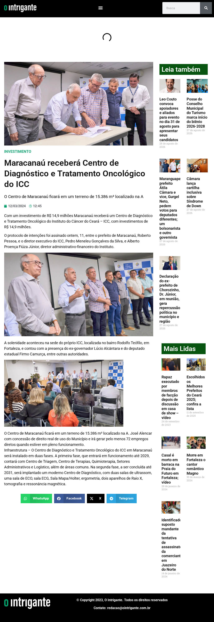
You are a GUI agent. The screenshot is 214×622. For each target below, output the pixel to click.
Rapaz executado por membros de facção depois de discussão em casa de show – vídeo (170, 397)
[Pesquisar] (206, 8)
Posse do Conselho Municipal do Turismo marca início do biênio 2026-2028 (197, 112)
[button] (100, 7)
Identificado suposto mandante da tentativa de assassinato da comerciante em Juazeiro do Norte (172, 545)
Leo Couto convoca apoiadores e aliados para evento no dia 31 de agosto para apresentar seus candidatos (169, 119)
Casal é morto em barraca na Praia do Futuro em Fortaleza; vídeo (170, 468)
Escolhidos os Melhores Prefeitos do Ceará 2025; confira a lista (196, 393)
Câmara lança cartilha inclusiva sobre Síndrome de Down (195, 192)
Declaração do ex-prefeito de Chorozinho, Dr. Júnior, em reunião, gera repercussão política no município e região (169, 299)
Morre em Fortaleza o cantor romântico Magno (196, 464)
